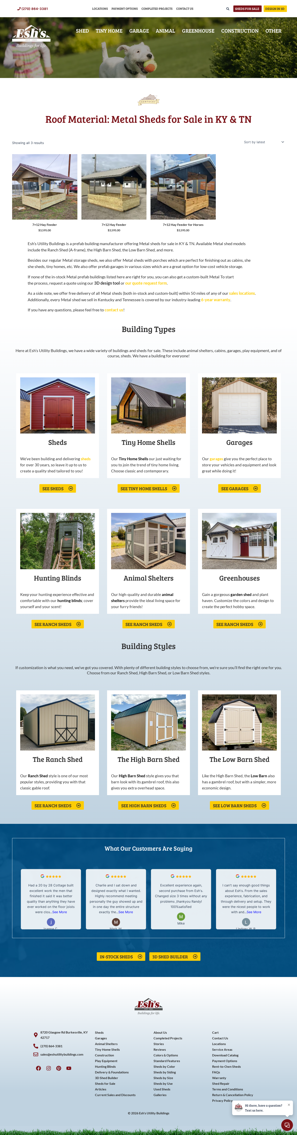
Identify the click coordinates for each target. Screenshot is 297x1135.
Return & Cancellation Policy (232, 1095)
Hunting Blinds (105, 1066)
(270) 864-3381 (34, 9)
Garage (139, 30)
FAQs (216, 1072)
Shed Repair (221, 1083)
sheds (86, 458)
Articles (100, 1089)
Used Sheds (162, 1089)
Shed (82, 30)
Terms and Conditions (227, 1089)
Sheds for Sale (105, 1083)
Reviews (160, 1049)
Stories (159, 1044)
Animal (165, 30)
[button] (274, 899)
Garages (101, 1038)
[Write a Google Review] (42, 877)
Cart (215, 1032)
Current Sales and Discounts (115, 1095)
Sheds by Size (163, 1078)
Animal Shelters (106, 1044)
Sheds (99, 1032)
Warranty (219, 1078)
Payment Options (125, 8)
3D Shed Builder (106, 1078)
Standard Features (167, 1061)
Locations (100, 8)
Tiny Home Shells (107, 1049)
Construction (240, 30)
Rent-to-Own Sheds (226, 1066)
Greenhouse (198, 30)
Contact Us (184, 8)
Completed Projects (157, 8)
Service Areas (222, 1049)
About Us (160, 1032)
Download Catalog (225, 1055)
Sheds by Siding (165, 1072)
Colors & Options (166, 1055)
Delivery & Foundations (112, 1072)
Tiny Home (109, 30)
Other (273, 30)
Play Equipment (106, 1061)
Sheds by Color (164, 1066)
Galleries (160, 1095)
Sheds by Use (163, 1083)
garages (216, 458)
